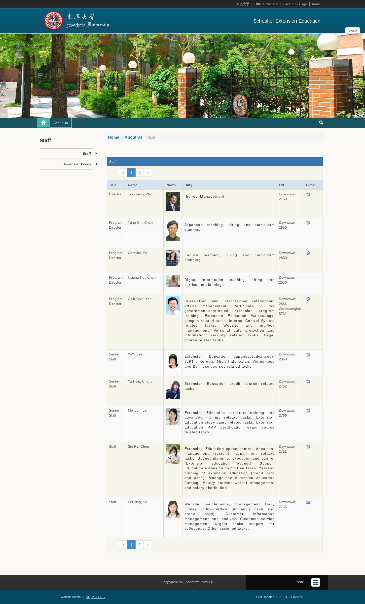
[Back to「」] (43, 123)
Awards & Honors (77, 164)
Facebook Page (295, 4)
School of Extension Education (286, 21)
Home (113, 137)
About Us (60, 123)
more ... (318, 4)
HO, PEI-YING (95, 597)
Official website (266, 4)
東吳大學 (242, 4)
